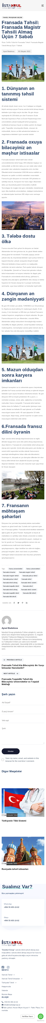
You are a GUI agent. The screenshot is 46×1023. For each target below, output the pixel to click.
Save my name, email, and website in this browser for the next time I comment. (22, 759)
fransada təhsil (28, 586)
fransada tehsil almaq (10, 582)
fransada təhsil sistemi (28, 589)
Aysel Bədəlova (8, 51)
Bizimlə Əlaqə (7, 994)
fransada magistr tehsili (27, 572)
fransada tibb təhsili (9, 596)
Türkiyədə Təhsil (11, 815)
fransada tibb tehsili (29, 593)
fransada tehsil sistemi (28, 582)
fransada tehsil (26, 579)
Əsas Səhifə (6, 42)
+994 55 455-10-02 (11, 907)
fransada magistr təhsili (11, 576)
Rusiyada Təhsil (11, 863)
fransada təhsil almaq (10, 589)
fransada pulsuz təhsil (10, 579)
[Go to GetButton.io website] (40, 1020)
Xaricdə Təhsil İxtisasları (11, 979)
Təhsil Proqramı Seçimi (12, 17)
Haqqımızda (6, 986)
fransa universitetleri (15, 569)
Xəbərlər (14, 42)
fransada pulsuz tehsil (30, 576)
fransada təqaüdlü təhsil (11, 593)
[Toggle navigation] (37, 5)
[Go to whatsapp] (40, 1016)
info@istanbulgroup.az (12, 1005)
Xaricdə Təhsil (7, 975)
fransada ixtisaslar (9, 572)
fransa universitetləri (33, 569)
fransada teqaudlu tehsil (11, 586)
